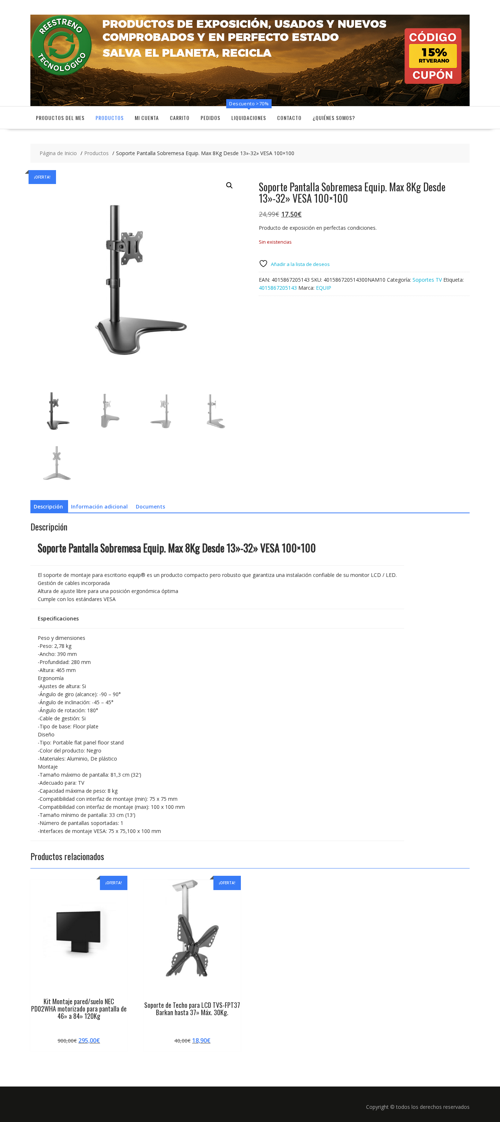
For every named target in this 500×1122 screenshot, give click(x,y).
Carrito (180, 117)
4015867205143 (278, 287)
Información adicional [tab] (99, 506)
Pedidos (210, 117)
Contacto (289, 117)
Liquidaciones (248, 117)
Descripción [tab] (48, 506)
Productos (110, 117)
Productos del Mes (60, 117)
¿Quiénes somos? (334, 117)
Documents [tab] (150, 506)
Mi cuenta (147, 117)
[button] (229, 185)
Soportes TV (427, 279)
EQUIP (323, 287)
